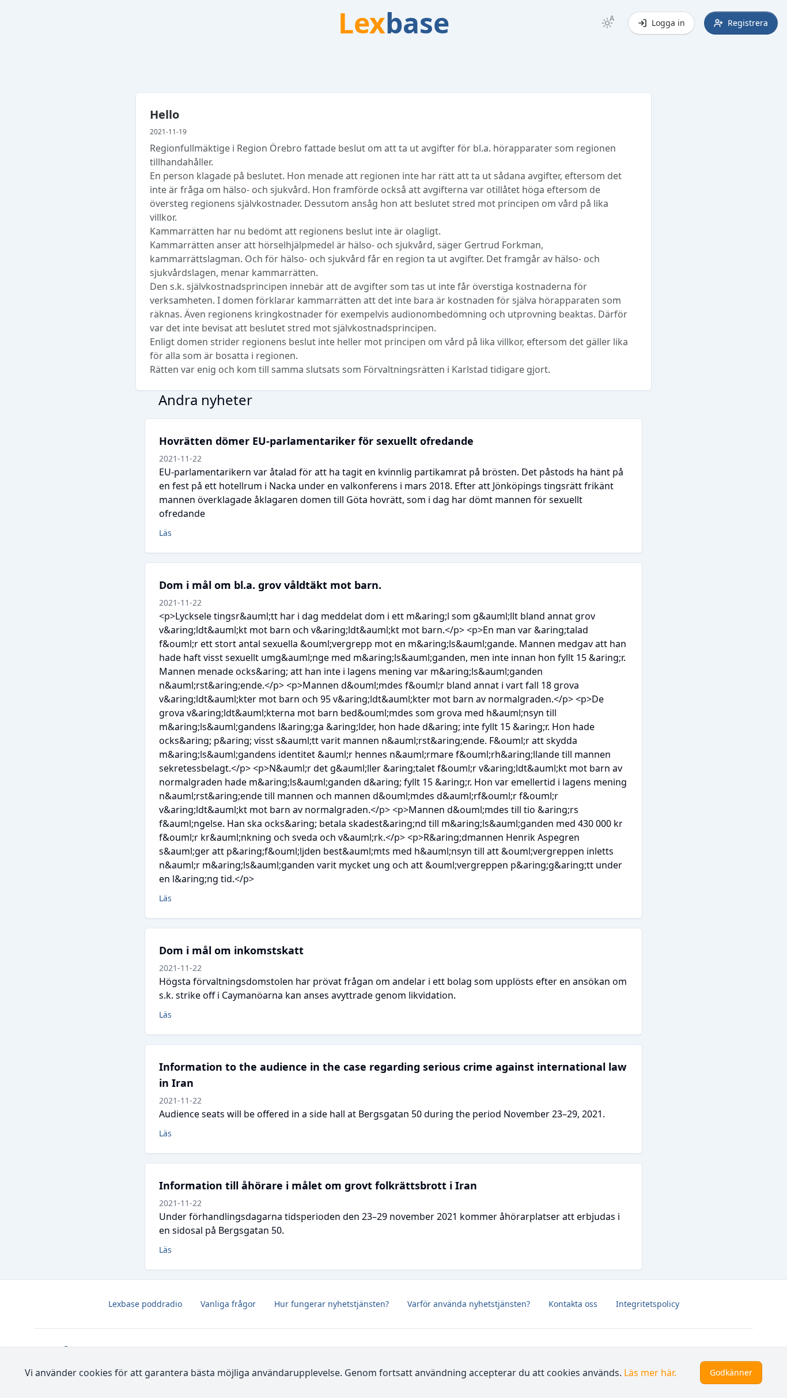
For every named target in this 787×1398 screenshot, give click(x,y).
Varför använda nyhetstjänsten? (468, 1303)
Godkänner (731, 1372)
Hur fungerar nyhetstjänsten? (331, 1303)
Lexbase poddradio (145, 1303)
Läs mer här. (650, 1372)
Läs (165, 532)
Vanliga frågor (228, 1303)
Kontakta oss (572, 1303)
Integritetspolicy (647, 1303)
